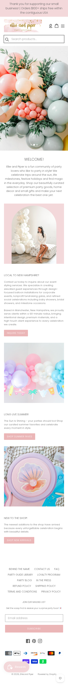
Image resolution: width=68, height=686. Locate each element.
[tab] (31, 145)
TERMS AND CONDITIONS (22, 591)
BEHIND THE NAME (19, 569)
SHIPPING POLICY (45, 586)
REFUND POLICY (22, 586)
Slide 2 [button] (34, 145)
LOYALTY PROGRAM (48, 574)
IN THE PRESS (43, 580)
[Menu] (63, 26)
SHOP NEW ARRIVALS (19, 540)
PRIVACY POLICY (51, 591)
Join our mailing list (34, 602)
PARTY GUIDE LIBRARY (20, 574)
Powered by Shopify (47, 674)
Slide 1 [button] (31, 145)
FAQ (56, 569)
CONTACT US (42, 569)
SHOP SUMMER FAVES (19, 436)
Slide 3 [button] (37, 145)
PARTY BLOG (24, 580)
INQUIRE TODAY (16, 333)
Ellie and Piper (26, 674)
